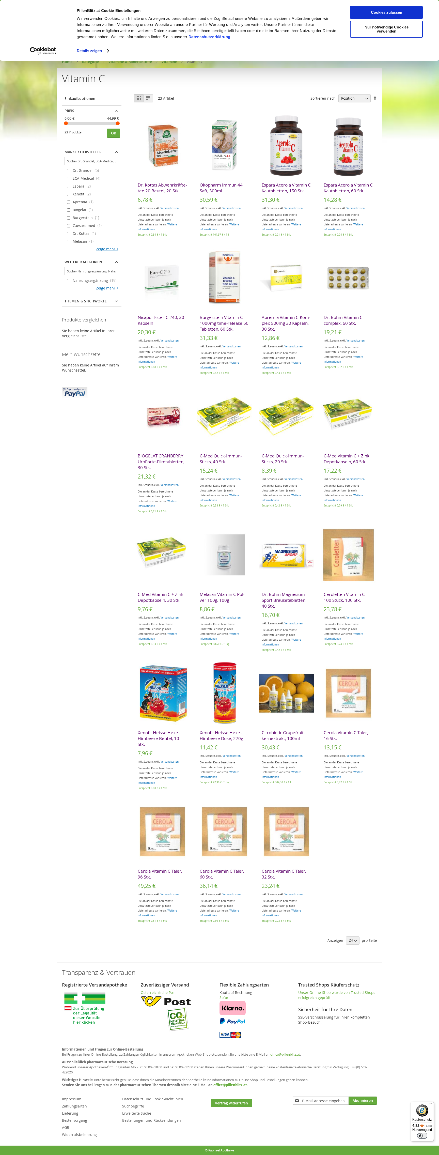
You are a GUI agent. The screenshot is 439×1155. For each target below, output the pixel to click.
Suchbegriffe (133, 1106)
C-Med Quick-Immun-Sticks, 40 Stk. (221, 459)
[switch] (422, 1136)
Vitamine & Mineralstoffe (130, 61)
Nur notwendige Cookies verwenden (387, 29)
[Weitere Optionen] (74, 392)
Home (67, 61)
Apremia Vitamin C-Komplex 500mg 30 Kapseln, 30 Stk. (286, 323)
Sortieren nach (323, 98)
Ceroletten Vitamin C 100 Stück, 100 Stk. (344, 597)
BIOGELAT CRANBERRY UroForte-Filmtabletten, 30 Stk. (161, 461)
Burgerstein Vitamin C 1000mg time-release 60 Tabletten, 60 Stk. (224, 323)
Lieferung (70, 1113)
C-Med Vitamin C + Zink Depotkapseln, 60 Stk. (346, 459)
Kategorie (91, 61)
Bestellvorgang (74, 1120)
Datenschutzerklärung (209, 37)
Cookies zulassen (386, 12)
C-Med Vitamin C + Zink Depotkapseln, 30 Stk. (160, 597)
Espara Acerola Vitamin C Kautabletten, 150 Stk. (286, 188)
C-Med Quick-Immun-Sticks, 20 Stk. (283, 459)
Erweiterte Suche (136, 1113)
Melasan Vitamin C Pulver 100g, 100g (222, 597)
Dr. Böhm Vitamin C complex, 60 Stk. (343, 320)
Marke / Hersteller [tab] (83, 151)
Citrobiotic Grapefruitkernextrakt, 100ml (283, 735)
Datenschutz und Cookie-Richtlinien (152, 1099)
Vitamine (170, 61)
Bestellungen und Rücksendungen (151, 1120)
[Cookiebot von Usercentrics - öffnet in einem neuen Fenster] (43, 51)
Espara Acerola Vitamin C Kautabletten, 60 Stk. (348, 188)
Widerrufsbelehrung (79, 1134)
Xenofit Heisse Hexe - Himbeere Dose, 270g (221, 735)
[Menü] (431, 1105)
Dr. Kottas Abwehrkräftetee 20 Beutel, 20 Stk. (162, 188)
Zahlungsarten (74, 1106)
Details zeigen (89, 51)
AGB (65, 1127)
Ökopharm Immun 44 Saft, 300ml (221, 188)
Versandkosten (170, 208)
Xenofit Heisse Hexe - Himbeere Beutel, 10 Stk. (159, 738)
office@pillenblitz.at (285, 1054)
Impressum (71, 1099)
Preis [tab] (69, 110)
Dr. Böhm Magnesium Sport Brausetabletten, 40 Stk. (284, 600)
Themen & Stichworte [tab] (86, 301)
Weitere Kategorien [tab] (83, 261)
